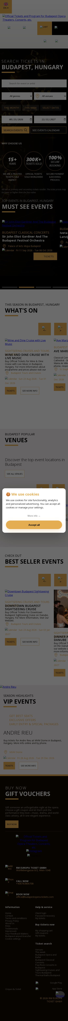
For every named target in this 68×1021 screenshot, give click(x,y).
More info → (34, 515)
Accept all (34, 524)
